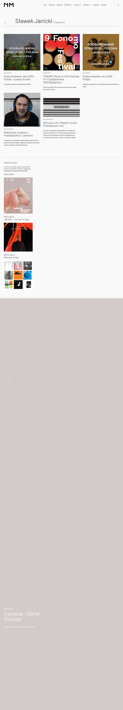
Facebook (96, 5)
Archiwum (67, 5)
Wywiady (59, 5)
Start (45, 5)
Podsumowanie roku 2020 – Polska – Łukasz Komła (19, 78)
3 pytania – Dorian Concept (22, 616)
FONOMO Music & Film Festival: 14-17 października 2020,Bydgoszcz (61, 79)
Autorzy (77, 5)
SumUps (86, 5)
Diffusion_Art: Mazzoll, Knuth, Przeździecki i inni (60, 124)
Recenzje (52, 5)
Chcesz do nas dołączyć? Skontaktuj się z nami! (17, 169)
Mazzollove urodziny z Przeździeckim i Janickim (18, 134)
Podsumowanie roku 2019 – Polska (98, 78)
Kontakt (103, 5)
